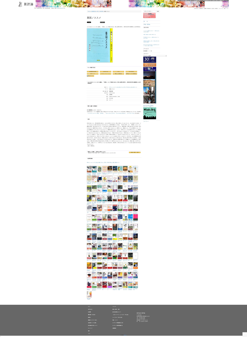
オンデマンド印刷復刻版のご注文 (118, 322)
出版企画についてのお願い (92, 322)
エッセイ (112, 87)
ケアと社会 (116, 87)
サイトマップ (221, 8)
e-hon (118, 71)
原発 (119, 87)
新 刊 (146, 21)
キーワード (146, 121)
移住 (131, 87)
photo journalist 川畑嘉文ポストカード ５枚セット (148, 106)
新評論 (29, 4)
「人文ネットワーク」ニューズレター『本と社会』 (121, 314)
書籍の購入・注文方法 (210, 8)
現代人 (129, 87)
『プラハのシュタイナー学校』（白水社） (95, 113)
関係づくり (134, 87)
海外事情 (101, 11)
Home (89, 11)
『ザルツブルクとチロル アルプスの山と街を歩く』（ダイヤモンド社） (120, 113)
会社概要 (205, 8)
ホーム (89, 306)
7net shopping (131, 71)
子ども (122, 87)
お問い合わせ (196, 8)
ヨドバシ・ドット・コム (105, 73)
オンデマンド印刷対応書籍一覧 (117, 325)
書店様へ (216, 8)
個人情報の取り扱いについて (92, 325)
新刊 (98, 11)
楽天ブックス (92, 73)
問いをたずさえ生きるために (151, 45)
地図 (224, 8)
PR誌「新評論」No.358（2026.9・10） (150, 34)
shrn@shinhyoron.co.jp (60, 8)
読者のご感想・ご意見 (116, 309)
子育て (125, 87)
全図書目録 (201, 8)
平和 (127, 87)
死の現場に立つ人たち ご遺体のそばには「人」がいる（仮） (151, 38)
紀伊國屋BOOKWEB (92, 71)
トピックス (114, 306)
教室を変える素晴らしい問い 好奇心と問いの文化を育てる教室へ (151, 41)
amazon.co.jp (105, 71)
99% (110, 87)
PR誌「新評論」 (147, 24)
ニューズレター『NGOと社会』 (118, 317)
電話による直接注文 (118, 73)
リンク (227, 8)
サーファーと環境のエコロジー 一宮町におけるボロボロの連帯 (151, 31)
